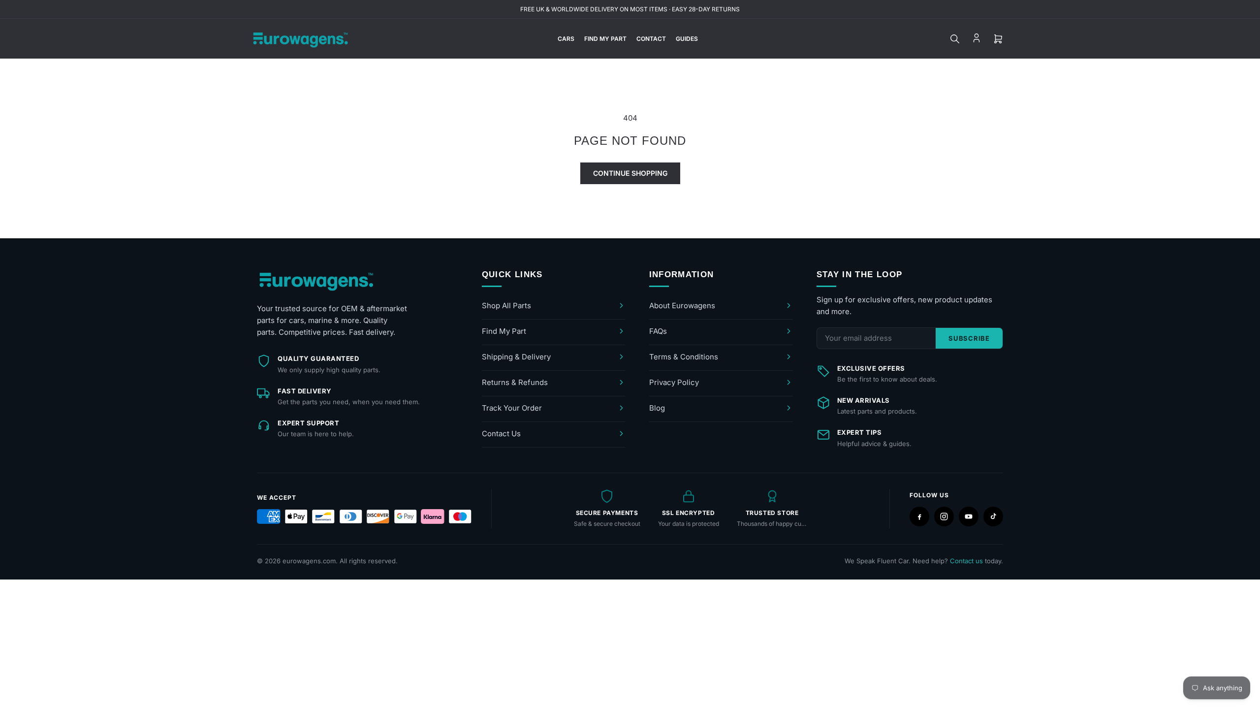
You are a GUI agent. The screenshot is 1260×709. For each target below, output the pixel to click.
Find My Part (605, 38)
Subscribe (969, 338)
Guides (687, 38)
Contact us (966, 561)
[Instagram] (944, 516)
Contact (651, 38)
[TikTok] (993, 516)
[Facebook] (919, 516)
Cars (566, 38)
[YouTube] (968, 516)
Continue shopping (630, 173)
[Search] (955, 39)
